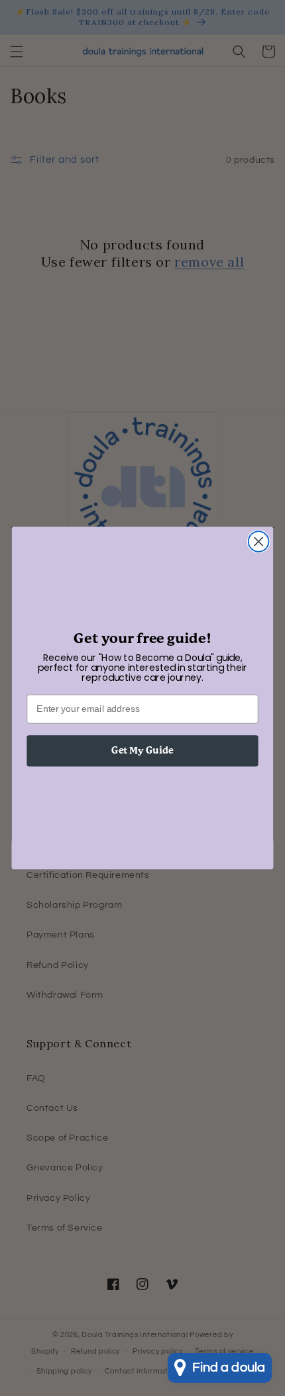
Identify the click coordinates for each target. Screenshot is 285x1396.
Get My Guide (142, 750)
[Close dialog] (259, 541)
